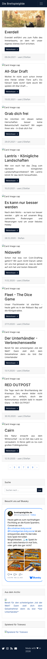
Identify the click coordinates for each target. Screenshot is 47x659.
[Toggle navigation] (41, 3)
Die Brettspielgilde (13, 3)
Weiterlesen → (12, 49)
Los (39, 490)
